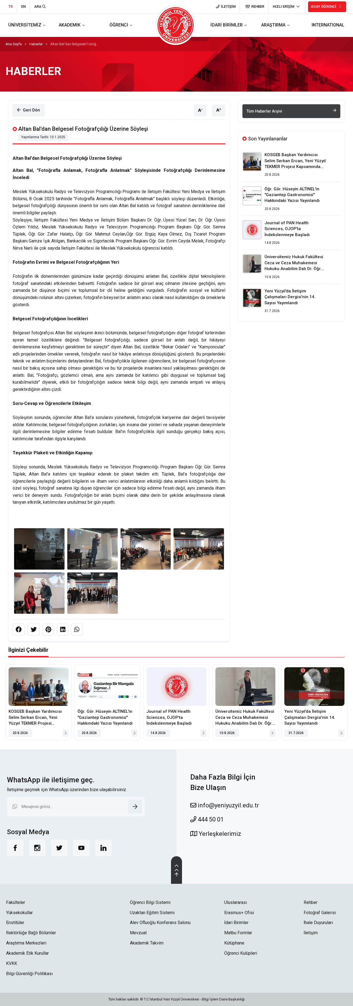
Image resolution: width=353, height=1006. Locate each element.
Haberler (36, 44)
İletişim (311, 932)
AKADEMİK (70, 25)
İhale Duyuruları (318, 922)
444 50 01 (210, 819)
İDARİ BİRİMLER (226, 25)
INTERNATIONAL (328, 25)
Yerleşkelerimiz (219, 833)
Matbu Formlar (238, 932)
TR (10, 6)
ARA (38, 6)
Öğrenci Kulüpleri (240, 953)
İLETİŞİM (228, 6)
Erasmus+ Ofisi (239, 912)
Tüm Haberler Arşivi (264, 111)
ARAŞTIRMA (273, 25)
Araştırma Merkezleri (26, 943)
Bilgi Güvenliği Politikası (29, 973)
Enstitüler (15, 922)
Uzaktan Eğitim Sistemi (152, 912)
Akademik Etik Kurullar (27, 953)
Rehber (310, 902)
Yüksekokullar (19, 912)
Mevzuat (138, 932)
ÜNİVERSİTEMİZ (24, 25)
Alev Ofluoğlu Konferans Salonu (160, 922)
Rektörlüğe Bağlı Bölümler (31, 932)
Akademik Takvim (147, 943)
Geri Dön (30, 110)
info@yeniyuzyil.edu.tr (227, 805)
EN (23, 6)
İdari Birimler (236, 922)
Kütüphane (234, 943)
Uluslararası (235, 902)
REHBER (257, 6)
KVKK (11, 963)
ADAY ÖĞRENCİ (324, 6)
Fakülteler (15, 902)
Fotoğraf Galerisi (320, 912)
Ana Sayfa (14, 44)
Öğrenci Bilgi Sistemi (150, 902)
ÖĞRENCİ (118, 25)
